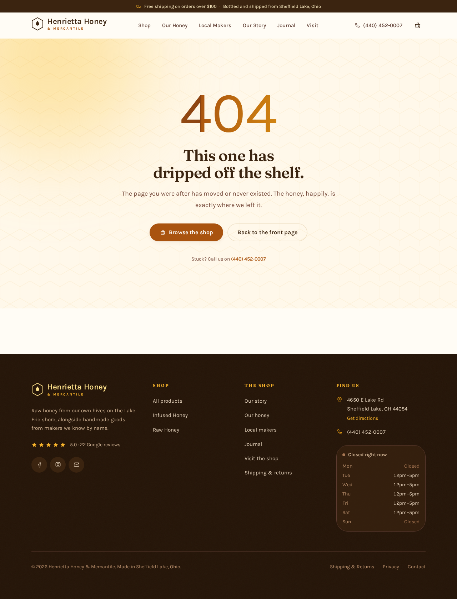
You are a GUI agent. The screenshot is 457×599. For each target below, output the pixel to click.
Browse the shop (191, 232)
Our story (256, 401)
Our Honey (174, 25)
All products (167, 401)
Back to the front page (267, 232)
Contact (417, 567)
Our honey (257, 415)
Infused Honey (170, 415)
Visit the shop (261, 458)
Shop (144, 25)
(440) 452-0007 (248, 259)
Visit (312, 25)
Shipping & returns (268, 472)
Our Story (254, 25)
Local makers (261, 430)
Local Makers (215, 25)
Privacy (391, 567)
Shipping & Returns (352, 567)
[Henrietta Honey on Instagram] (58, 465)
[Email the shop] (76, 465)
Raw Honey (166, 430)
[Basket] (418, 25)
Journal (286, 25)
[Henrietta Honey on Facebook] (39, 465)
